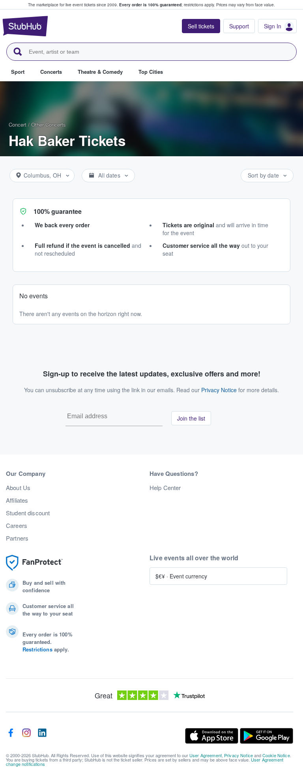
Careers (16, 525)
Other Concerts (48, 124)
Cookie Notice (276, 755)
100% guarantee (58, 211)
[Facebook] (10, 736)
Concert (17, 124)
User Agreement (205, 755)
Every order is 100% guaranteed (167, 4)
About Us (18, 488)
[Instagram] (26, 736)
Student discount (28, 513)
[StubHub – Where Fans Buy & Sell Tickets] (25, 26)
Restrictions (37, 649)
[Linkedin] (42, 736)
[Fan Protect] (34, 563)
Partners (17, 538)
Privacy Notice (219, 390)
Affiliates (17, 500)
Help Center (165, 488)
